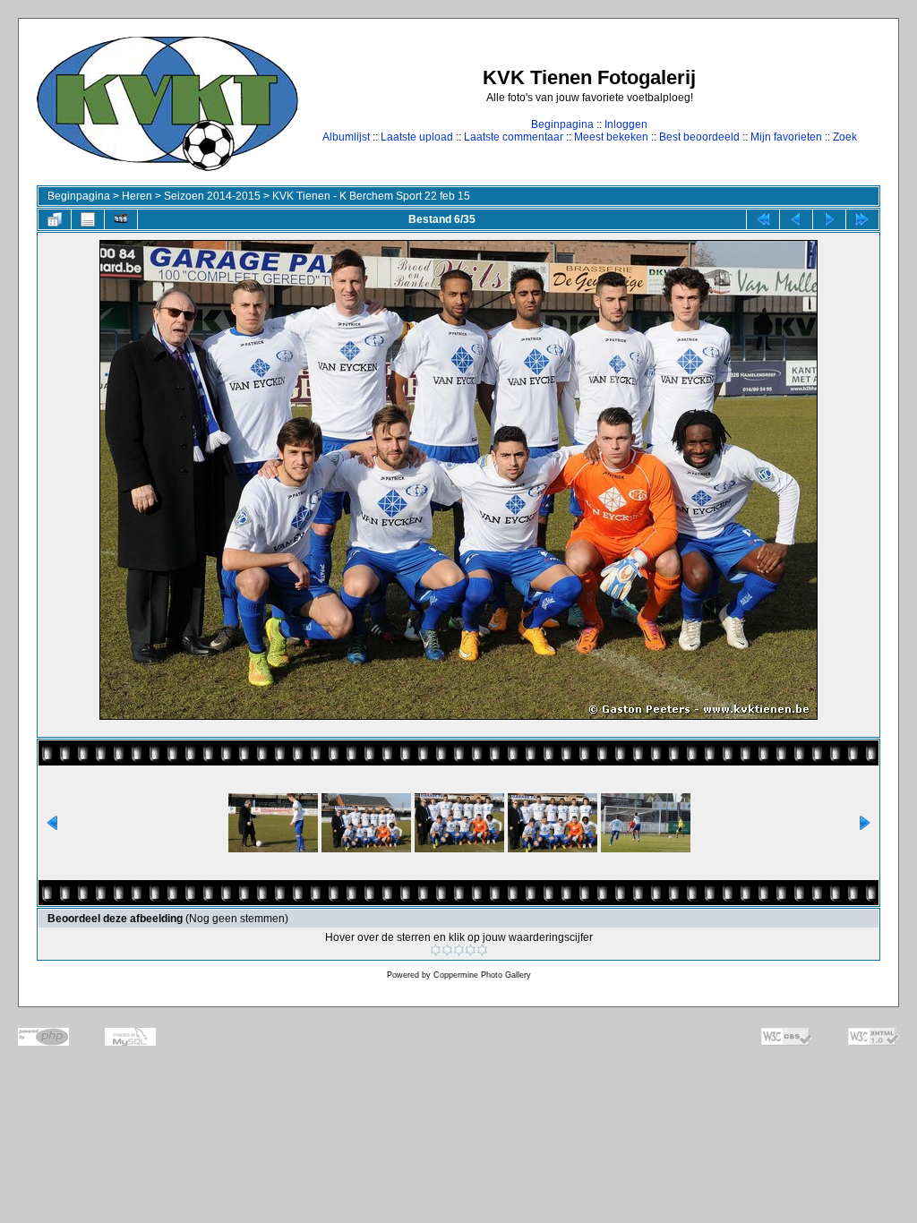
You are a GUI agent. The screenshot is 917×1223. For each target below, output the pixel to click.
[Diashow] (121, 219)
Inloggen (625, 124)
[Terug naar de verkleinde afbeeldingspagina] (55, 219)
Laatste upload (417, 137)
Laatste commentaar (513, 137)
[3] (459, 950)
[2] (447, 950)
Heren (137, 196)
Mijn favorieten (786, 137)
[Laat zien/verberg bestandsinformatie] (88, 219)
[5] (482, 950)
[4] (470, 950)
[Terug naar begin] (763, 219)
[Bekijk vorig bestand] (796, 219)
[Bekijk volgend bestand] (829, 219)
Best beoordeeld (699, 137)
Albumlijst (346, 137)
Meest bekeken (611, 137)
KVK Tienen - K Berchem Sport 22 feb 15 (371, 196)
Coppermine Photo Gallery (482, 975)
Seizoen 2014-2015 (212, 196)
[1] (435, 950)
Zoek (845, 137)
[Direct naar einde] (862, 219)
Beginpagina (562, 124)
